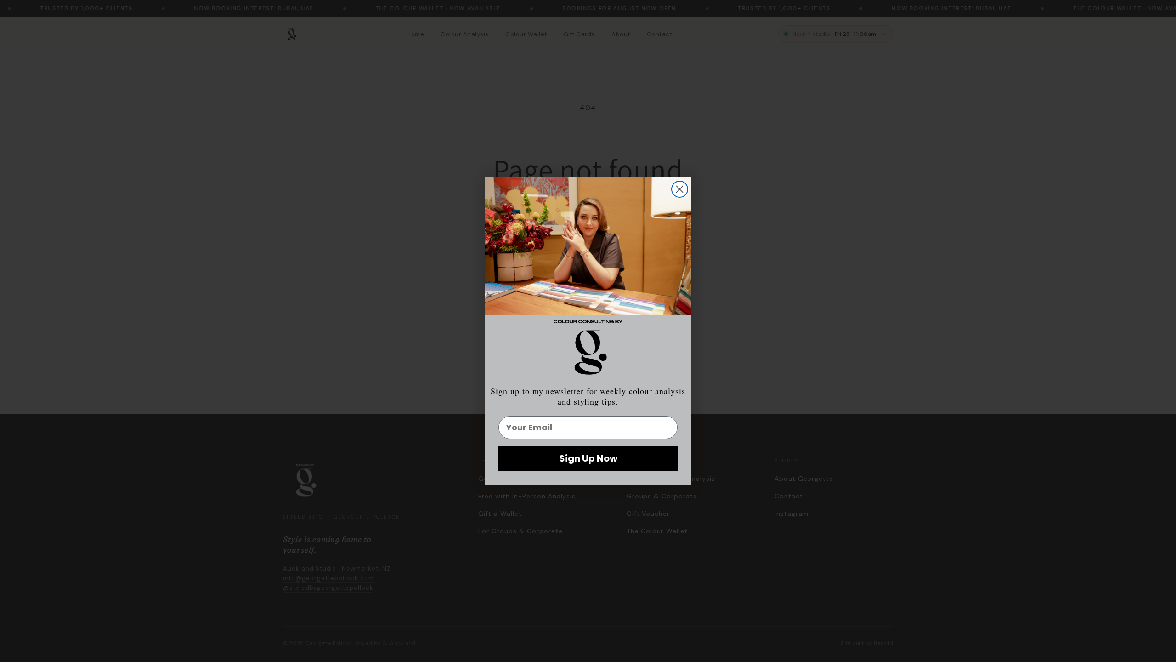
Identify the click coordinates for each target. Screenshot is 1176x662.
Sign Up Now (588, 458)
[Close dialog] (680, 189)
